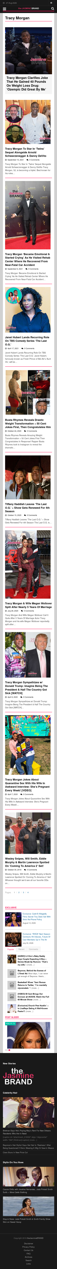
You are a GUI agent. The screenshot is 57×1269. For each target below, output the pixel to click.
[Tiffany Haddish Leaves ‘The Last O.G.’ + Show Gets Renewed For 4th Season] (28, 477)
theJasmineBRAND (35, 1238)
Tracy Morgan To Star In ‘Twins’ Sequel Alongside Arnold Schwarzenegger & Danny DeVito (25, 152)
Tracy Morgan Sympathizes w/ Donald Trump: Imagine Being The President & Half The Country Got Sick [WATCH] (26, 687)
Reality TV (10, 1024)
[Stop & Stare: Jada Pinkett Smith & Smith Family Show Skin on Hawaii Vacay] (28, 1206)
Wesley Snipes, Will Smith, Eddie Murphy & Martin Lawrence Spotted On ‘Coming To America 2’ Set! (27, 862)
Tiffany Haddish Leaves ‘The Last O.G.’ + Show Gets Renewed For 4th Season (27, 507)
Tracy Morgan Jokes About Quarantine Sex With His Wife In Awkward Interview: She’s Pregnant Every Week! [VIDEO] (27, 785)
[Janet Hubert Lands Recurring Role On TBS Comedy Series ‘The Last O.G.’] (28, 310)
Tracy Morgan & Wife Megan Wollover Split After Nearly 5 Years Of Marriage (28, 605)
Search (29, 1260)
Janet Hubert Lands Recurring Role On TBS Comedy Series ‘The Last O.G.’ (27, 340)
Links (28, 1263)
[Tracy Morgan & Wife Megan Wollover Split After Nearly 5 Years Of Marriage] (28, 564)
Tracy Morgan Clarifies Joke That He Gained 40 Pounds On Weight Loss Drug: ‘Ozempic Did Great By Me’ (27, 83)
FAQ (28, 1253)
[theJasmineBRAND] (28, 8)
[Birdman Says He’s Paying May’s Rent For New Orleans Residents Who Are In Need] (28, 1112)
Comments (33, 949)
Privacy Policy (28, 1246)
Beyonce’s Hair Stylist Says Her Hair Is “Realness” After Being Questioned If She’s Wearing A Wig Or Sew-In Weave (28, 1146)
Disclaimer (28, 1243)
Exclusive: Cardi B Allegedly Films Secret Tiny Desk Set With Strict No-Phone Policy (37, 916)
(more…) (33, 960)
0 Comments (34, 159)
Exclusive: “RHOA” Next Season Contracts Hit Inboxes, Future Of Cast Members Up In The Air (36, 936)
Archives (28, 1257)
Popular (10, 949)
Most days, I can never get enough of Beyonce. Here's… (33, 973)
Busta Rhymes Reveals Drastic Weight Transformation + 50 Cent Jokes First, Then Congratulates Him (28, 423)
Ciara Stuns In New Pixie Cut (15, 1152)
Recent (21, 949)
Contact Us (28, 1250)
